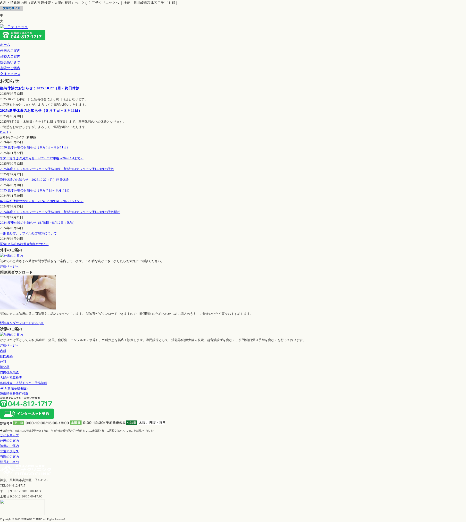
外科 (3, 361)
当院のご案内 (10, 68)
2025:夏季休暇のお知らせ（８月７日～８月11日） (41, 110)
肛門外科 (6, 356)
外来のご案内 (10, 50)
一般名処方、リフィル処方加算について (28, 233)
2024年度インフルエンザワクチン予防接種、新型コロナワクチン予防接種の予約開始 (60, 212)
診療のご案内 (10, 56)
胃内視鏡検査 (9, 372)
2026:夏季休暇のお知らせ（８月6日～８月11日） (35, 147)
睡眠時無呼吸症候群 (14, 393)
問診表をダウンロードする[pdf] (22, 323)
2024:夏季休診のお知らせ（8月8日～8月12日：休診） (38, 222)
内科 (3, 351)
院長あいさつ (10, 62)
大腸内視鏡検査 (11, 377)
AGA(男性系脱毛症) (13, 388)
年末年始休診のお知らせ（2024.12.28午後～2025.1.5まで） (41, 201)
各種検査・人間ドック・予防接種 (23, 383)
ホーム (5, 45)
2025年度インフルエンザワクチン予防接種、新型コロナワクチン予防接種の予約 (57, 169)
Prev (3, 132)
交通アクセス (10, 74)
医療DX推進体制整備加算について (24, 244)
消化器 (4, 367)
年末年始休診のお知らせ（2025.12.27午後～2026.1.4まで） (41, 158)
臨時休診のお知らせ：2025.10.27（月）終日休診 (39, 88)
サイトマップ (9, 435)
